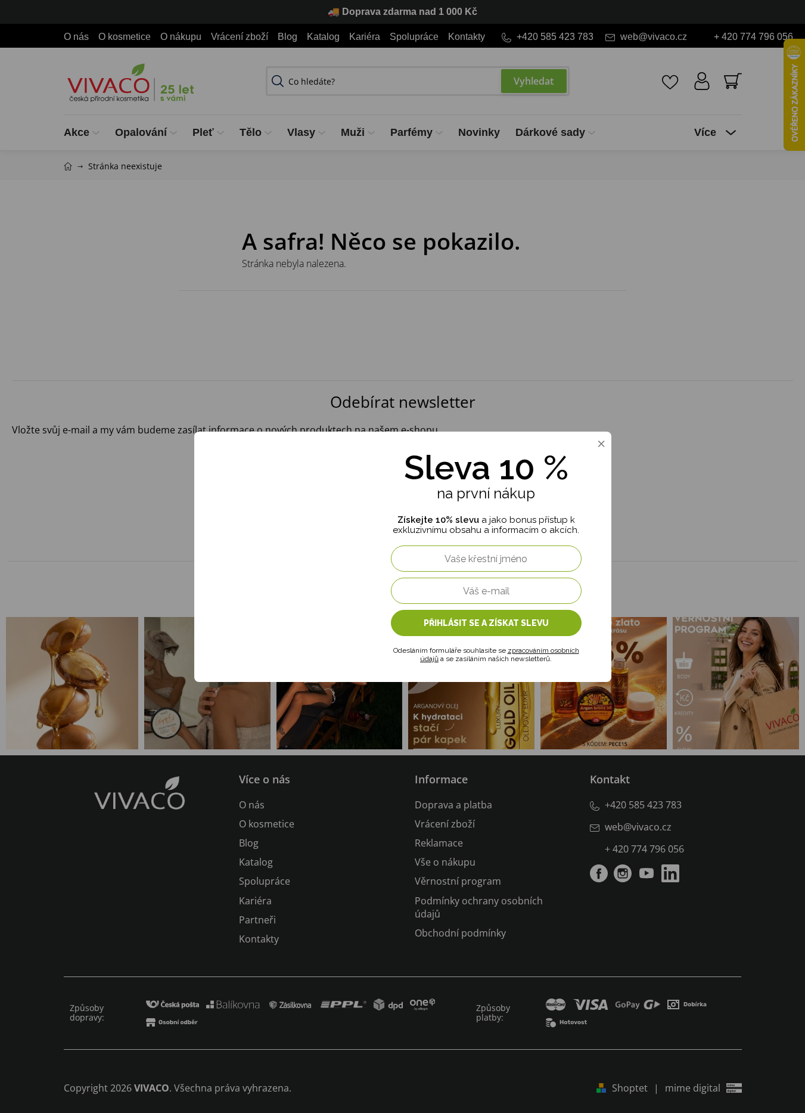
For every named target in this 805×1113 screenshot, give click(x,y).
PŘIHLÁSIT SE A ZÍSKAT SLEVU (486, 623)
